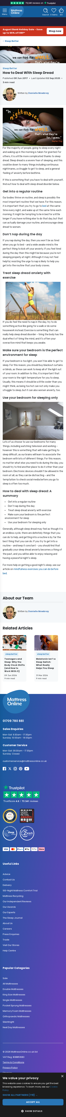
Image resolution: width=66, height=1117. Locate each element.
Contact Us (9, 879)
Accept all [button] (33, 1102)
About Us (8, 923)
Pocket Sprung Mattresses (17, 1005)
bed (44, 206)
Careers (7, 928)
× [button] (62, 1076)
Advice (6, 874)
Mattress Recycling (13, 896)
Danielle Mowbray (38, 93)
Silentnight (8, 1022)
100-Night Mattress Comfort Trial (20, 890)
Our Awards (9, 907)
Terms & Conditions (13, 1062)
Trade (6, 939)
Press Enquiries (11, 934)
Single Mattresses (12, 1000)
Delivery (7, 885)
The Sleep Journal (13, 917)
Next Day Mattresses (14, 1027)
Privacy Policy (10, 1067)
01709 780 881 (13, 721)
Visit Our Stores (11, 945)
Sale (5, 978)
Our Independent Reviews (17, 901)
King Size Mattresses (14, 994)
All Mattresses (10, 983)
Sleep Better (12, 41)
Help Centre (9, 950)
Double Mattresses (13, 989)
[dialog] (33, 1095)
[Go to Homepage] (16, 11)
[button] (33, 1095)
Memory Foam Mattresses (17, 1011)
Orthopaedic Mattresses (16, 1016)
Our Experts (9, 912)
